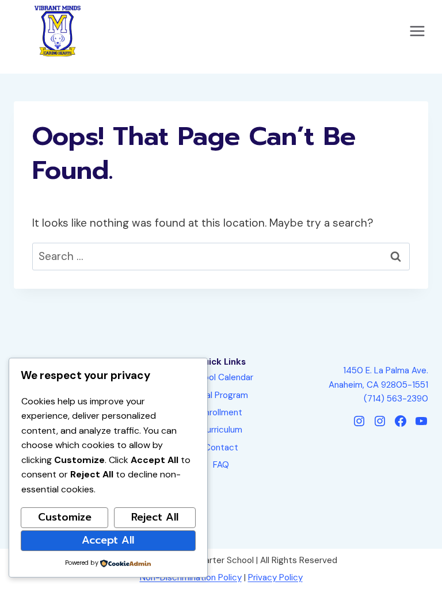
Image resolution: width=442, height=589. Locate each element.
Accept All (108, 540)
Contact (221, 447)
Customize (65, 517)
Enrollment (221, 412)
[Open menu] (416, 31)
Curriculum (221, 429)
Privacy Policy (275, 577)
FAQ (221, 465)
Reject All (154, 517)
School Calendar (221, 377)
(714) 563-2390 (396, 398)
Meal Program (221, 395)
